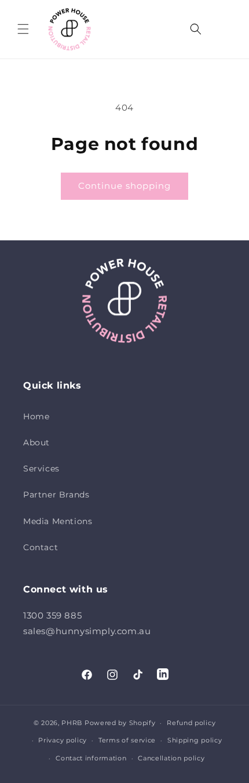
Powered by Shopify (120, 723)
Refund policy (191, 723)
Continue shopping (124, 185)
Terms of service (127, 740)
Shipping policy (194, 740)
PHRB (71, 723)
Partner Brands (56, 494)
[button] (23, 29)
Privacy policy (62, 740)
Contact (40, 547)
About (36, 442)
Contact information (91, 758)
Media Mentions (57, 521)
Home (36, 416)
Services (41, 468)
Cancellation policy (171, 758)
